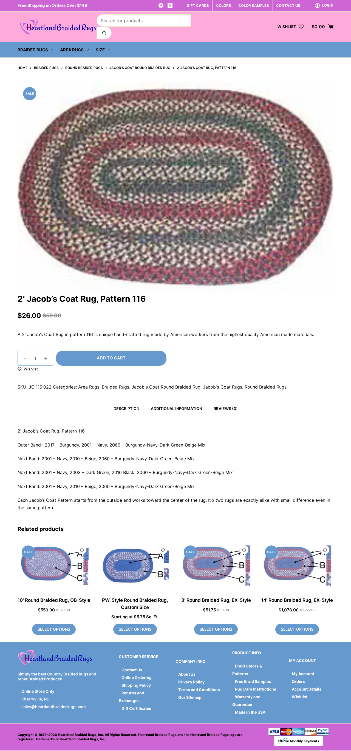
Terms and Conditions (199, 689)
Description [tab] (126, 408)
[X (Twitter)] (170, 5)
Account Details (306, 689)
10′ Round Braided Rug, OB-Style (54, 600)
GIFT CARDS (198, 5)
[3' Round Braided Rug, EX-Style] (216, 565)
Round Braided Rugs (266, 387)
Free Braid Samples (253, 681)
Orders (298, 681)
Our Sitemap (190, 697)
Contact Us (131, 669)
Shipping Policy (136, 685)
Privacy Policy (191, 682)
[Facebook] (160, 5)
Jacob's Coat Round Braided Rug (166, 387)
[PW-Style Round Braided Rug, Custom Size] (135, 565)
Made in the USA (250, 712)
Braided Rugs (33, 49)
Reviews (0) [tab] (226, 408)
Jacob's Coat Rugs (222, 387)
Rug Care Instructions (255, 689)
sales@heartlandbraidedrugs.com (53, 706)
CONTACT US (288, 5)
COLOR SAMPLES (253, 5)
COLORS (223, 5)
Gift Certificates (136, 708)
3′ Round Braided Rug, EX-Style (216, 600)
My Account (303, 673)
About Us (187, 674)
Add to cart (111, 358)
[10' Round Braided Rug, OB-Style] (54, 565)
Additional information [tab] (176, 408)
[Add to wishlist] (82, 549)
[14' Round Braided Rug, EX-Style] (297, 565)
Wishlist (299, 696)
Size (100, 49)
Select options (54, 629)
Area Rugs (72, 49)
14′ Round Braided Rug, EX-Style (297, 600)
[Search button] (104, 33)
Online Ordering (136, 677)
